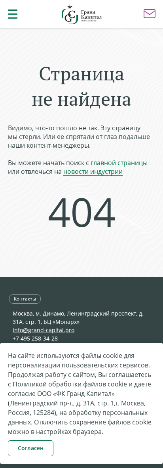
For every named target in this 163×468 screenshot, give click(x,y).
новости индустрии (93, 171)
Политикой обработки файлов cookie (70, 384)
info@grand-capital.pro (43, 330)
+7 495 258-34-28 (35, 338)
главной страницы (119, 162)
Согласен (31, 448)
